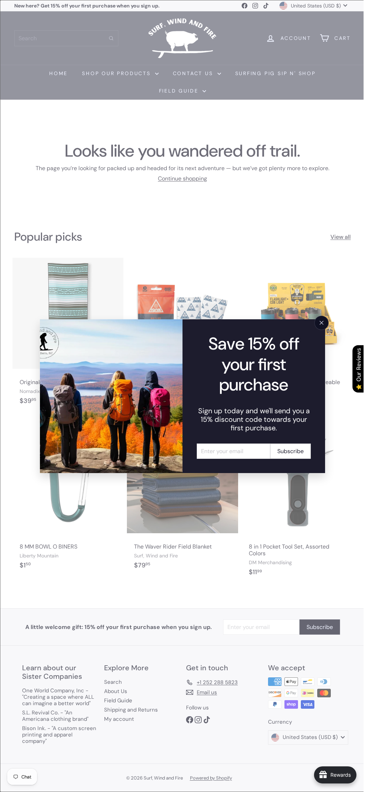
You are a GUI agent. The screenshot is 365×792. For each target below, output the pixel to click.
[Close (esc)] (319, 323)
